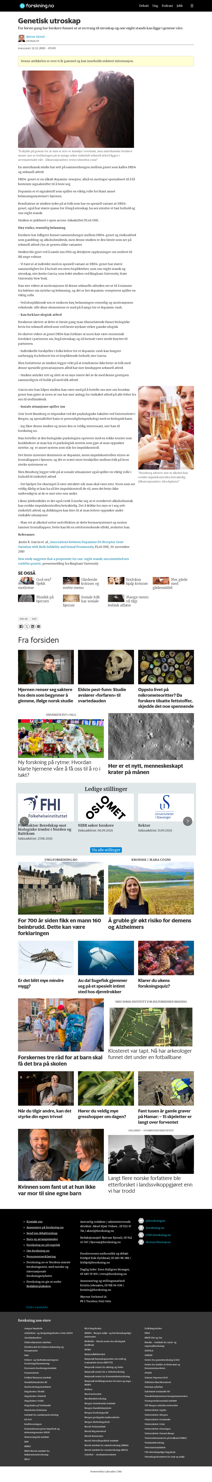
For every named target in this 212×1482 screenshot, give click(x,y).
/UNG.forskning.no (158, 1235)
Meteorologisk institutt (36, 1437)
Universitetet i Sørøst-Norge (159, 1433)
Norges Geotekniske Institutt (99, 1403)
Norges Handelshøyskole (97, 1408)
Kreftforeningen (33, 1424)
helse (24, 619)
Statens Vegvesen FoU (156, 1377)
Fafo (26, 1355)
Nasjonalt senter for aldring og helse (103, 1367)
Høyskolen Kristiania (35, 1410)
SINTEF (149, 1355)
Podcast (167, 6)
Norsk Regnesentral (95, 1431)
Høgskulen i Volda (34, 1400)
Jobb (180, 6)
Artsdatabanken (32, 1337)
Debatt (144, 6)
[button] (24, 821)
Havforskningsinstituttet (37, 1386)
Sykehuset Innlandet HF (157, 1391)
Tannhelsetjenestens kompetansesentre (166, 1396)
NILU (27, 1459)
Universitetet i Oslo (155, 1424)
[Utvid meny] (192, 6)
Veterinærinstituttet (155, 1447)
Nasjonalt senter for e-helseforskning (104, 1371)
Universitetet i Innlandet (157, 1419)
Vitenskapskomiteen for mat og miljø (165, 1456)
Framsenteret (31, 1372)
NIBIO (27, 1446)
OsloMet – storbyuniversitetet (100, 1454)
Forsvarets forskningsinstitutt (40, 1368)
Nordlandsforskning (95, 1398)
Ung (155, 6)
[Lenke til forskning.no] (75, 4)
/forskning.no (155, 1228)
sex (34, 619)
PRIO (147, 1333)
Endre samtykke (37, 1307)
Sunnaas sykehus (154, 1386)
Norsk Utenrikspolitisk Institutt (101, 1440)
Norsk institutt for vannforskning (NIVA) (106, 1450)
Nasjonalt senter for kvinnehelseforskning (107, 1376)
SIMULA (149, 1350)
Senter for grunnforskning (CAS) (162, 1359)
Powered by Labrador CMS (106, 1471)
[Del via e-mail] (38, 626)
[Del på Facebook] (21, 626)
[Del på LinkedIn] (32, 626)
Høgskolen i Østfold (35, 1396)
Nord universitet (93, 1394)
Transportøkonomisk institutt (161, 1400)
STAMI (148, 1372)
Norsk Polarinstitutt (95, 1426)
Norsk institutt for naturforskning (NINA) (106, 1445)
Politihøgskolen (153, 1328)
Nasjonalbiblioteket (94, 1354)
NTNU (87, 1349)
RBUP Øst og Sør (153, 1337)
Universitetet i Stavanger (158, 1428)
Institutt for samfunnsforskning (41, 1414)
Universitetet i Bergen (156, 1414)
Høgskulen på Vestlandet (37, 1405)
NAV (26, 1441)
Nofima (88, 1389)
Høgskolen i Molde (34, 1391)
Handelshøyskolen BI (35, 1382)
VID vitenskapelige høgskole (160, 1452)
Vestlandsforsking (154, 1442)
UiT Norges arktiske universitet (161, 1405)
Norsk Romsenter (93, 1436)
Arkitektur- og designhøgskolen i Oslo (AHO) (48, 1333)
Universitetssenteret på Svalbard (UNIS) (166, 1438)
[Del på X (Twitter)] (26, 626)
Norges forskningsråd (96, 1412)
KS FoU (28, 1419)
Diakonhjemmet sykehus (37, 1342)
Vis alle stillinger (106, 850)
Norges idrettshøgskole (97, 1422)
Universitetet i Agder (155, 1410)
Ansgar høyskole (33, 1328)
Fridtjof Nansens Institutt (37, 1377)
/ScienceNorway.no (158, 1242)
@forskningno (155, 1220)
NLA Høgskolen (92, 1328)
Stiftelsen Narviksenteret (158, 1382)
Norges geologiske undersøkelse (101, 1417)
